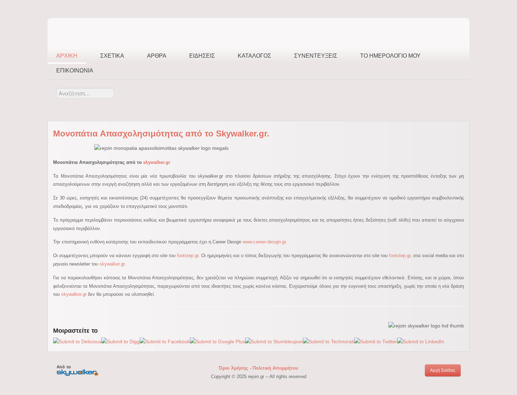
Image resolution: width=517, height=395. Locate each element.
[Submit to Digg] (120, 341)
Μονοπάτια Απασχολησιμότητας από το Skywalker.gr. (161, 133)
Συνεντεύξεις (315, 56)
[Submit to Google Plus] (217, 341)
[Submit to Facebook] (165, 341)
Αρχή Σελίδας (442, 370)
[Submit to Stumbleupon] (274, 341)
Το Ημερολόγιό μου (390, 56)
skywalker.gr (156, 162)
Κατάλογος (254, 56)
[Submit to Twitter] (375, 341)
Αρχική (66, 56)
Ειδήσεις (202, 56)
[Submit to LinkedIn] (420, 341)
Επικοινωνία (74, 71)
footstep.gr (187, 255)
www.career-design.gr (264, 241)
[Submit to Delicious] (77, 341)
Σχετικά (112, 56)
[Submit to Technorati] (328, 341)
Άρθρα (156, 56)
